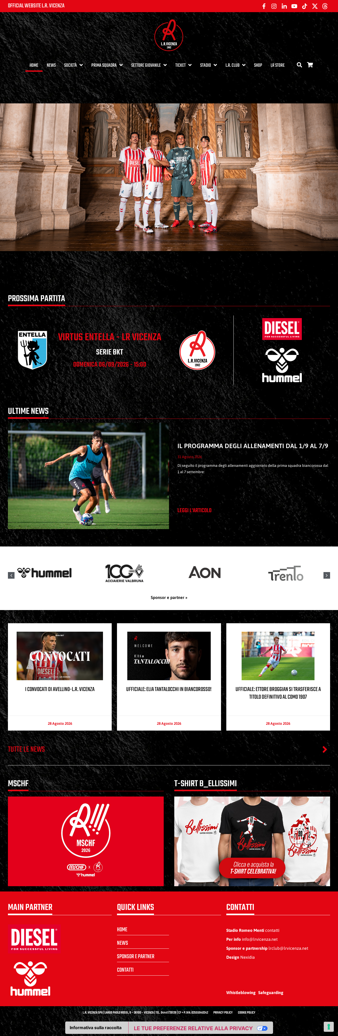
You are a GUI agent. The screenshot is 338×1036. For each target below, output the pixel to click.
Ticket (180, 65)
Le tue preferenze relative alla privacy (193, 1028)
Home (34, 65)
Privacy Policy (223, 1012)
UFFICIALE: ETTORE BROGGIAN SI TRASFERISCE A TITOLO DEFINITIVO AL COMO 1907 (278, 693)
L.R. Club (233, 65)
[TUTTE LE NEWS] (325, 749)
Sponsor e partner (135, 956)
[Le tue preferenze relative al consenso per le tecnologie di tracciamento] (329, 1027)
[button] (326, 575)
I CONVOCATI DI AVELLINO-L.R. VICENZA (60, 689)
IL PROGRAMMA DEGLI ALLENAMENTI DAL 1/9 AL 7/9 (252, 445)
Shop (258, 65)
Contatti (125, 970)
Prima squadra (104, 65)
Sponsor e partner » (169, 597)
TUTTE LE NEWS (26, 750)
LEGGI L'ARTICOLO (194, 510)
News (51, 65)
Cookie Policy (246, 1012)
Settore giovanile (146, 65)
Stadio (205, 65)
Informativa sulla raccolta (95, 1027)
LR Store (278, 65)
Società (70, 65)
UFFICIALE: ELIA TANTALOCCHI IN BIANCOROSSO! (169, 689)
